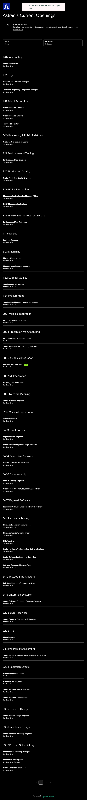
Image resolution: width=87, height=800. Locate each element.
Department (49, 41)
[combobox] (45, 44)
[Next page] (50, 782)
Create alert (18, 30)
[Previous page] (36, 782)
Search (7, 41)
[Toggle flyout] (80, 43)
